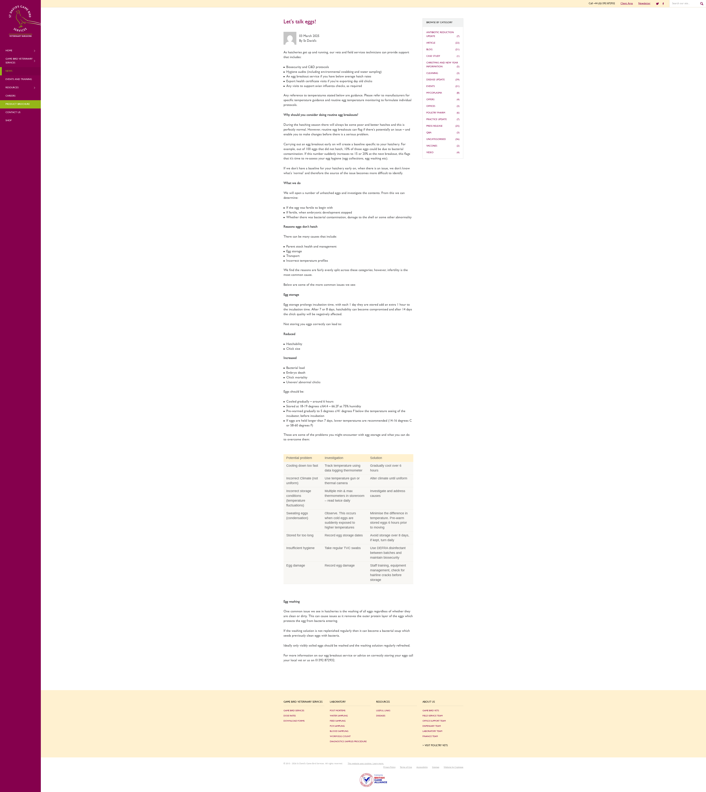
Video (430, 152)
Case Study (433, 56)
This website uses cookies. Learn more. (366, 763)
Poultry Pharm (435, 113)
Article (430, 43)
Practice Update (436, 119)
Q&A (429, 132)
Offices (430, 106)
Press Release (434, 126)
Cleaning (432, 73)
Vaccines (431, 146)
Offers (430, 99)
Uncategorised (436, 139)
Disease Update (435, 80)
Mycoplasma (434, 93)
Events (430, 86)
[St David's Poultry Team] (25, 36)
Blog (429, 49)
